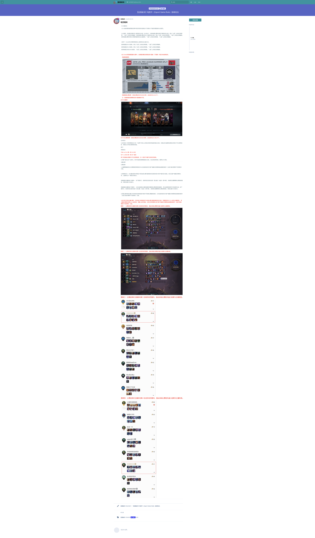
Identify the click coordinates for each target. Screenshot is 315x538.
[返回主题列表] (2, 2)
